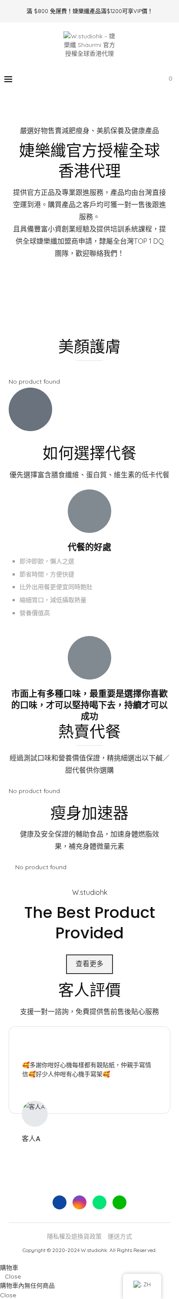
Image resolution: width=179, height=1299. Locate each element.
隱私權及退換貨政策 (74, 1236)
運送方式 (120, 1236)
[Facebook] (114, 79)
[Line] (141, 79)
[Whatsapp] (132, 79)
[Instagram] (123, 79)
